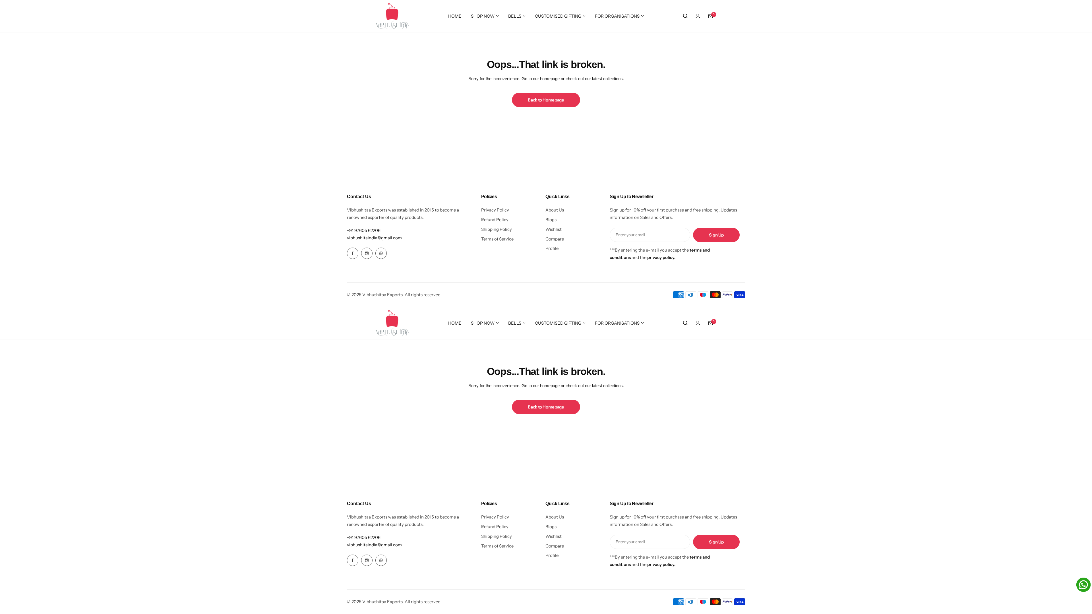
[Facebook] (352, 253)
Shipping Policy (496, 229)
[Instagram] (367, 253)
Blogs (551, 219)
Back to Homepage (546, 100)
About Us (554, 210)
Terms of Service (497, 239)
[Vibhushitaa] (392, 16)
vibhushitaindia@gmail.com (374, 237)
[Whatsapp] (381, 253)
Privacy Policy (495, 210)
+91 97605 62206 (363, 230)
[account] (698, 16)
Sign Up (716, 235)
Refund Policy (494, 219)
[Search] (685, 16)
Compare (554, 239)
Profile (552, 248)
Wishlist (553, 229)
